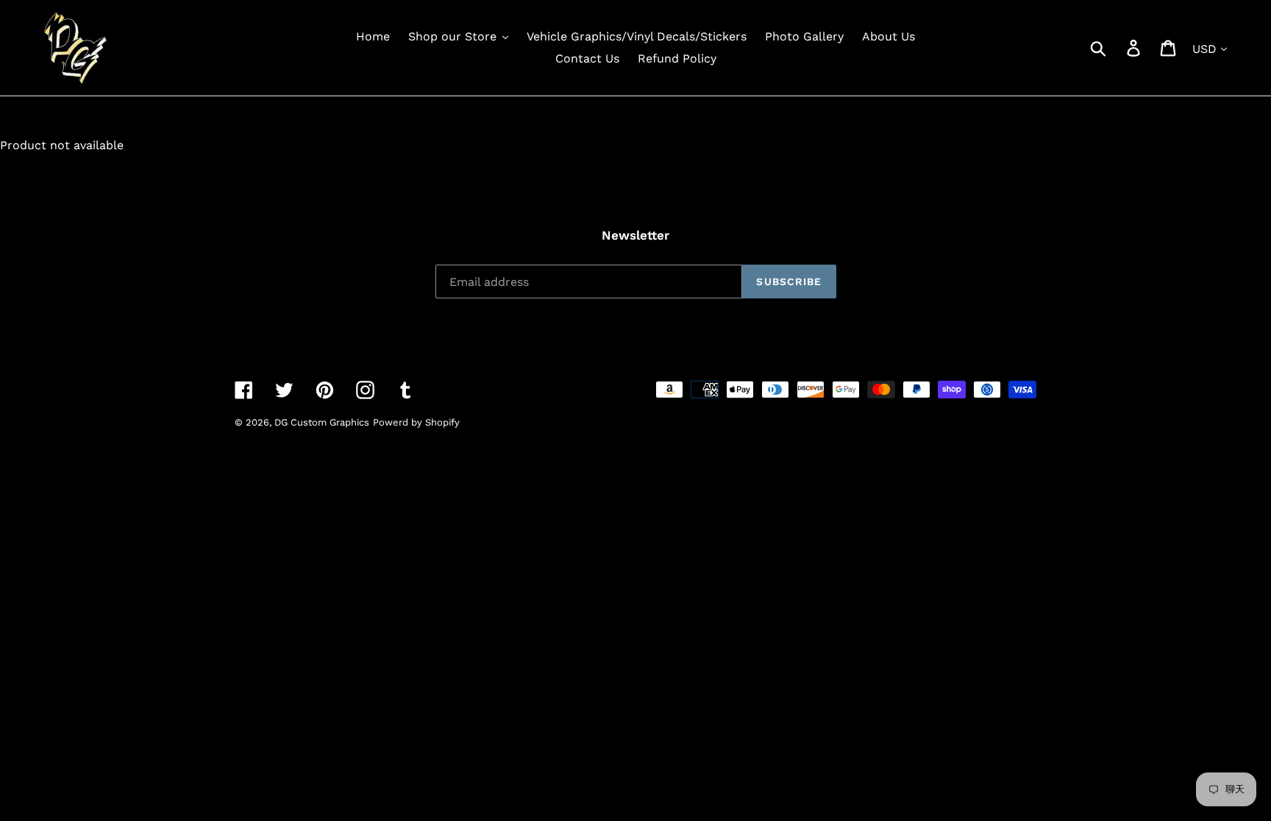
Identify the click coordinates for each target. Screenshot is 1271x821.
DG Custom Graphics (321, 422)
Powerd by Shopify (416, 422)
